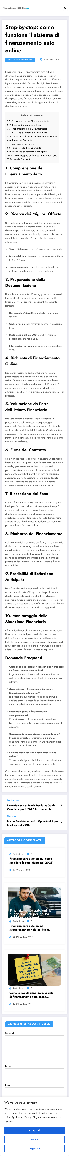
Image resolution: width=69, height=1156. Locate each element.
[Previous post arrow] (61, 805)
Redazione (18, 854)
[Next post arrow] (61, 823)
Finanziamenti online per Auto (20, 59)
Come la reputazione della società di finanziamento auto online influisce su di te (31, 995)
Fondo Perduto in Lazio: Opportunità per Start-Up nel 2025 (32, 823)
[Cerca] (65, 8)
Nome (8, 1066)
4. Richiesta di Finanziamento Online (27, 132)
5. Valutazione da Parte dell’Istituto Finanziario (32, 136)
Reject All (34, 1148)
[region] (34, 1126)
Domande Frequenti (18, 159)
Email (7, 1084)
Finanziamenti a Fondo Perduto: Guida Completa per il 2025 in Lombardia (31, 807)
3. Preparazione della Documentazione (28, 128)
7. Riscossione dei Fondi (20, 144)
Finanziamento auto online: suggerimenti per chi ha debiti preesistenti (29, 928)
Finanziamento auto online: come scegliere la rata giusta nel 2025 (31, 860)
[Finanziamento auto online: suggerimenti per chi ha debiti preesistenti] (34, 902)
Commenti (9, 1033)
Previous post (13, 800)
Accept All (34, 1130)
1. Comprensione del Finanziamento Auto (29, 121)
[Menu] (55, 8)
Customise (34, 1139)
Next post (11, 816)
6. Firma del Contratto (19, 140)
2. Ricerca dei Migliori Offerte (24, 125)
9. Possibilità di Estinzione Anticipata (27, 151)
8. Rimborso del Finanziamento (24, 147)
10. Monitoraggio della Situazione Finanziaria (32, 155)
